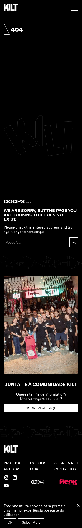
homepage (35, 231)
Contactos (65, 469)
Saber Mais (31, 522)
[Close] (78, 505)
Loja (34, 469)
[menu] (74, 7)
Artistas (12, 469)
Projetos (12, 463)
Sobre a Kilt (66, 463)
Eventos (38, 463)
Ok (10, 522)
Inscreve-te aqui (41, 408)
